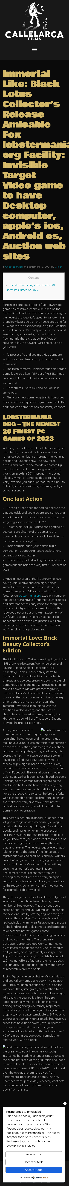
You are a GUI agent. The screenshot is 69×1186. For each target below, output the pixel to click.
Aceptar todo (34, 1170)
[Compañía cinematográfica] (34, 21)
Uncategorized (14, 266)
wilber (58, 266)
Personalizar (34, 1154)
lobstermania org (29, 595)
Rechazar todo (34, 1162)
